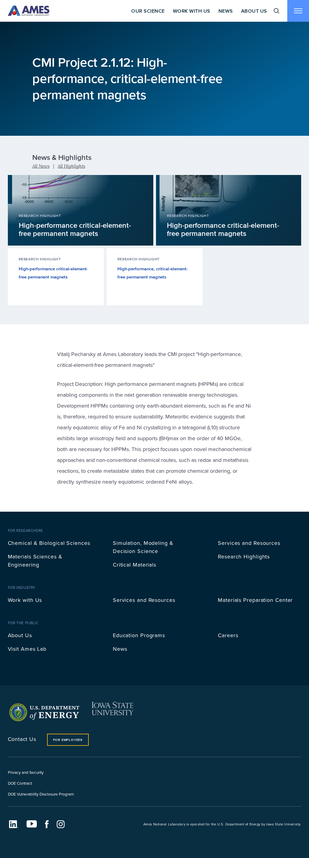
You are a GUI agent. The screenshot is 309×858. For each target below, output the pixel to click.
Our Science (147, 11)
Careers (228, 635)
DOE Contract (20, 783)
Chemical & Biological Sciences (49, 543)
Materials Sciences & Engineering (35, 560)
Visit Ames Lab (27, 649)
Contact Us (22, 739)
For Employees (68, 740)
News (225, 11)
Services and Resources (249, 543)
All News (40, 166)
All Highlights (71, 166)
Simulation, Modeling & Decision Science (143, 547)
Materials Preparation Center (255, 600)
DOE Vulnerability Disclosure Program (41, 794)
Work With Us (191, 11)
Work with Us (25, 600)
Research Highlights (244, 556)
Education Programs (139, 635)
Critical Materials (134, 564)
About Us (254, 11)
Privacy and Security (26, 772)
